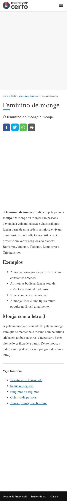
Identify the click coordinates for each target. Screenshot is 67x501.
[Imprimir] (31, 127)
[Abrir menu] (61, 5)
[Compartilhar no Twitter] (15, 127)
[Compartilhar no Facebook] (6, 127)
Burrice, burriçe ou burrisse (28, 403)
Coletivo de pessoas (23, 397)
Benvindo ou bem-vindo (26, 380)
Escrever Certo (9, 95)
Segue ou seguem (22, 385)
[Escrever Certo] (15, 5)
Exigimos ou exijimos (24, 391)
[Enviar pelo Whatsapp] (23, 127)
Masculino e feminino (28, 95)
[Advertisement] (33, 51)
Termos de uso (38, 496)
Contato (54, 496)
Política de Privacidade (15, 496)
